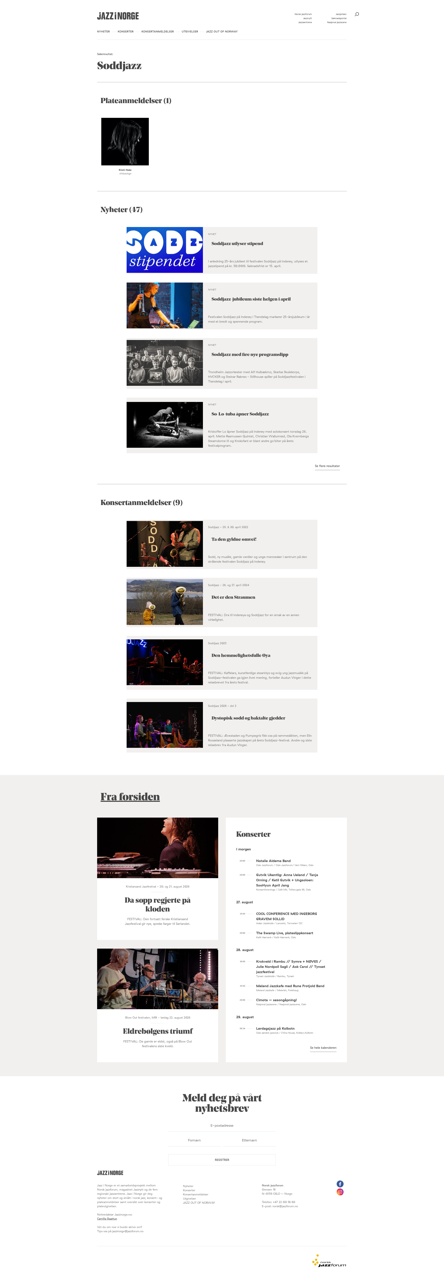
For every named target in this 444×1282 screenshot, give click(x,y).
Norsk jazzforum (303, 14)
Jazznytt (307, 18)
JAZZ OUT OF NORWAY (222, 31)
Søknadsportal (339, 18)
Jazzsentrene (305, 22)
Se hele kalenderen (323, 1048)
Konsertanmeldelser (158, 31)
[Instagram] (340, 1194)
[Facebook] (340, 1186)
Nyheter (103, 31)
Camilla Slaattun (107, 1218)
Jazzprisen (341, 14)
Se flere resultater (327, 466)
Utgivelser (190, 31)
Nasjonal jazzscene (337, 22)
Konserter (126, 31)
